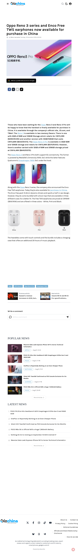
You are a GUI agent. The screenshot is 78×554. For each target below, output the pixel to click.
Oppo (43, 125)
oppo (10, 286)
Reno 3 (21, 133)
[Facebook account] (33, 522)
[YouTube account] (50, 522)
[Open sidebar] (7, 4)
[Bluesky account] (33, 534)
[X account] (27, 522)
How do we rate (72, 537)
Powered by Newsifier (39, 549)
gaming (28, 382)
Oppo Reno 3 (16, 155)
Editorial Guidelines (70, 527)
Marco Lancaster (15, 37)
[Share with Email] (17, 89)
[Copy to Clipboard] (21, 89)
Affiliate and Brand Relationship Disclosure (65, 532)
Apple (27, 350)
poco (27, 361)
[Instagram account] (39, 522)
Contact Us (74, 520)
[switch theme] (66, 3)
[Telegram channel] (44, 534)
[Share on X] (13, 89)
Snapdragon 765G (26, 160)
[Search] (62, 4)
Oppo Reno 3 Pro (40, 142)
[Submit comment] (67, 317)
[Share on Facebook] (9, 89)
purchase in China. (58, 190)
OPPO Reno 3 (18, 286)
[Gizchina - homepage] (17, 4)
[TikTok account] (44, 522)
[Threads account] (39, 534)
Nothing (28, 369)
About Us (63, 520)
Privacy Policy (60, 523)
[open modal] (70, 4)
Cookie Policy (73, 523)
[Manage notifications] (73, 549)
